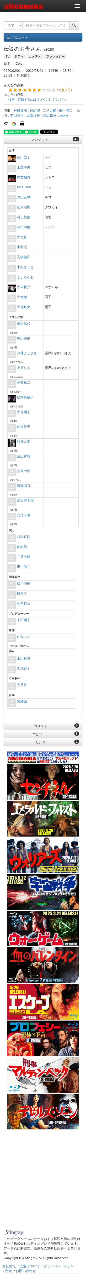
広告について (30, 1266)
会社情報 (9, 1266)
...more (62, 115)
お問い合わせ (26, 1271)
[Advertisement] (43, 1182)
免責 (8, 1271)
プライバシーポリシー (60, 1266)
